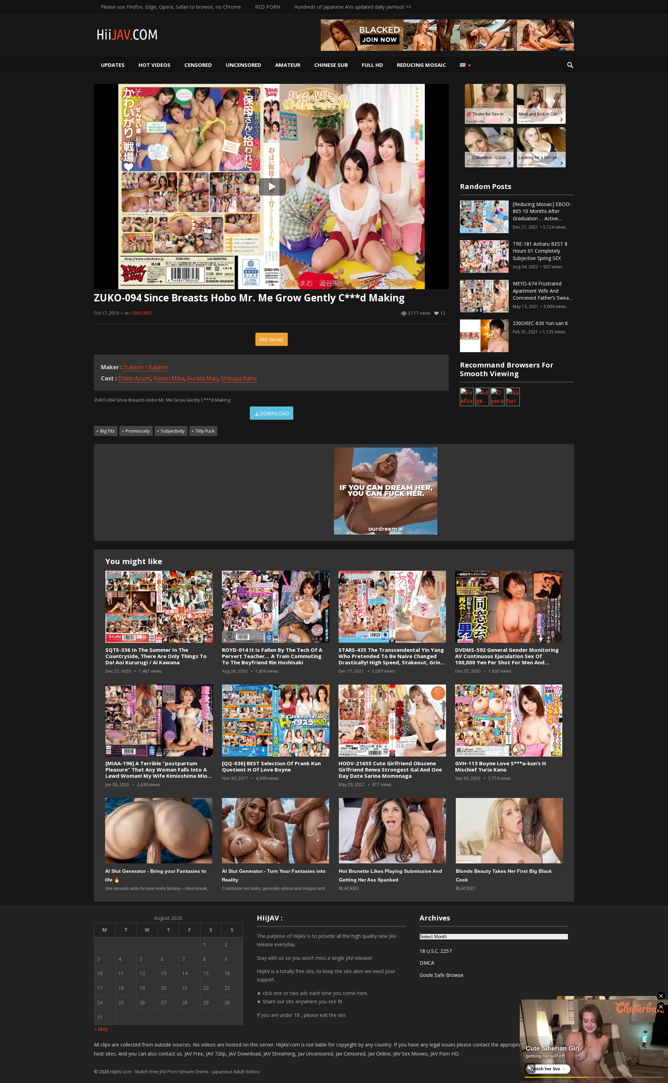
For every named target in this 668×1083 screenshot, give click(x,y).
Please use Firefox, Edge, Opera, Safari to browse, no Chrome (171, 6)
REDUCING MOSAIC (421, 64)
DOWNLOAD (274, 413)
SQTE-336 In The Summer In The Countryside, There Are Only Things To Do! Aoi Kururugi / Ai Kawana (156, 656)
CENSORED (198, 64)
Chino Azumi (134, 378)
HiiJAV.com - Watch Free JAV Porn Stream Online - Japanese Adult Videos (185, 1071)
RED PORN (267, 6)
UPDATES (113, 64)
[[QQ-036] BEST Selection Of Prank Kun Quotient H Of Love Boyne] (275, 721)
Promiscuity (138, 431)
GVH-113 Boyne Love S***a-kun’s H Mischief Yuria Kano (500, 766)
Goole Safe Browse (441, 975)
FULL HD (372, 64)
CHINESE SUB (331, 64)
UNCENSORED (243, 64)
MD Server (272, 339)
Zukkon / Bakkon (145, 367)
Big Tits (107, 431)
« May (101, 1029)
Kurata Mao (202, 378)
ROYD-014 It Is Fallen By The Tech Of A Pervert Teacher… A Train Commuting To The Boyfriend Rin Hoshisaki (272, 656)
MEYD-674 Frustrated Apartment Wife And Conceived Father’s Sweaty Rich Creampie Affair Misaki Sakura (543, 298)
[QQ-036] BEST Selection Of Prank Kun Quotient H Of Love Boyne (271, 766)
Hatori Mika (168, 378)
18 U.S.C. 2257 (436, 951)
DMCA (427, 962)
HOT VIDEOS (154, 64)
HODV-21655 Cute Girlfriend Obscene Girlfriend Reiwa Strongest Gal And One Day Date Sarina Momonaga (390, 769)
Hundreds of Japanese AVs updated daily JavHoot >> (352, 6)
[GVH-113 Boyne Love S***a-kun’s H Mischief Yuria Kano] (508, 721)
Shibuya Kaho (239, 378)
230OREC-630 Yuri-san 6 (540, 323)
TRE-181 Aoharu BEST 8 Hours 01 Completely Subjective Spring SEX (540, 251)
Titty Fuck (205, 431)
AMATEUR (287, 64)
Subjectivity (173, 431)
